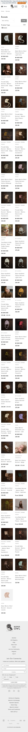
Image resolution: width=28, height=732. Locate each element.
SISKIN (3, 79)
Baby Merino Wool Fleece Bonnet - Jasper (20, 338)
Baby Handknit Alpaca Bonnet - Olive (6, 517)
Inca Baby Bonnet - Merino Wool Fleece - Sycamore (21, 519)
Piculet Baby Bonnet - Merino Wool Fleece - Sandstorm (20, 149)
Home (2, 11)
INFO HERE (21, 3)
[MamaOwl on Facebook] (9, 691)
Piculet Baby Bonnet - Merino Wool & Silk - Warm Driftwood (6, 579)
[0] (26, 6)
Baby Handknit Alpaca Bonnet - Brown (20, 400)
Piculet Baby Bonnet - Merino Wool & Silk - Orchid (20, 212)
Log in (14, 653)
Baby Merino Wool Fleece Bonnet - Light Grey (20, 53)
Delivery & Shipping (14, 698)
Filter (23, 20)
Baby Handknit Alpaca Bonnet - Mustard (20, 304)
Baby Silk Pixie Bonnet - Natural (6, 460)
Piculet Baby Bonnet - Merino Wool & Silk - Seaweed (6, 370)
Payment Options (14, 702)
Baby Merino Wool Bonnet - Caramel (6, 489)
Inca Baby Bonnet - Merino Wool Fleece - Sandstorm (6, 549)
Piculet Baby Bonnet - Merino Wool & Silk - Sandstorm (6, 212)
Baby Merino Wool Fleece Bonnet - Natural (6, 116)
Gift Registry (14, 640)
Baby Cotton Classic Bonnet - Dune (6, 401)
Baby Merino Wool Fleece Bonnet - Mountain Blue (20, 577)
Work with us (14, 711)
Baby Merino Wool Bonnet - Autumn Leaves (6, 608)
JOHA (2, 47)
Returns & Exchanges (14, 700)
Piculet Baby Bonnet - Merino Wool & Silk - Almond (6, 307)
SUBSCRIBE (14, 682)
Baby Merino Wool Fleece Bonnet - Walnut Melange (6, 181)
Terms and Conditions (14, 709)
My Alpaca (18, 238)
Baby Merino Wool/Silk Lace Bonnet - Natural (6, 51)
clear (24, 24)
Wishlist (14, 638)
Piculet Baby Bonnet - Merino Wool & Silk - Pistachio (20, 370)
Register (14, 651)
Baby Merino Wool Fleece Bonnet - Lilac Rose (20, 181)
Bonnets (5, 27)
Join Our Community (13, 649)
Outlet (14, 647)
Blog (14, 642)
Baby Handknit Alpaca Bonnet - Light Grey (20, 275)
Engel (17, 48)
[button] (5, 56)
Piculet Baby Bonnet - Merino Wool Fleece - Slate (20, 117)
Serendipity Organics (18, 456)
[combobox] (13, 672)
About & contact (14, 707)
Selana (3, 397)
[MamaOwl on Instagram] (19, 691)
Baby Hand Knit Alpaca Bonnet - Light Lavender (6, 337)
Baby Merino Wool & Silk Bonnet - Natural (20, 83)
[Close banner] (26, 2)
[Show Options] (24, 672)
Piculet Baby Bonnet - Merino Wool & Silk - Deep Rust (6, 84)
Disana (3, 485)
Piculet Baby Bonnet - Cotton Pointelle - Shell (6, 431)
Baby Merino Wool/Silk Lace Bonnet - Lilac (19, 429)
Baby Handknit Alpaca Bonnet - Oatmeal (20, 243)
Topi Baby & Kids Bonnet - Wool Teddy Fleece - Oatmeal (6, 245)
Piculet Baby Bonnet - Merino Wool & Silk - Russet (20, 549)
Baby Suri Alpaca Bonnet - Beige (20, 461)
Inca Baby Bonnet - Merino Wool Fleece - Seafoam (20, 490)
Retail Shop (14, 705)
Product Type (5, 25)
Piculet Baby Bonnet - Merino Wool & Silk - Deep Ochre (6, 149)
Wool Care (14, 644)
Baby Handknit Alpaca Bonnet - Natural (6, 275)
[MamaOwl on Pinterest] (14, 691)
